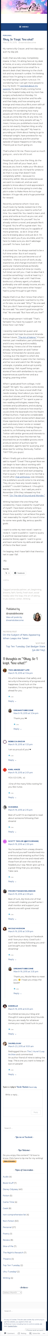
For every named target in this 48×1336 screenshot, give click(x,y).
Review (6, 1240)
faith (13, 592)
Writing (26, 599)
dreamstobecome (27, 42)
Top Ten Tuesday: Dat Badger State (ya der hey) (25, 646)
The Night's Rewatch (13, 1252)
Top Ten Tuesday (11, 1265)
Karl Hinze (14, 769)
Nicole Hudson (16, 928)
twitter (12, 599)
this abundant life (18, 670)
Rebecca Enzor (16, 741)
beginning (36, 589)
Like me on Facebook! (24, 1137)
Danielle (13, 1006)
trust (5, 599)
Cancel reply (33, 1087)
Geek (5, 1208)
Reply (11, 701)
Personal (7, 35)
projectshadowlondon (21, 891)
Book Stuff (8, 1183)
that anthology (22, 477)
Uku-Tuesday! (10, 1272)
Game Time (8, 1202)
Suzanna (13, 807)
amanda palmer (19, 589)
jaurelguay (14, 1043)
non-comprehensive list (14, 1215)
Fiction (6, 1195)
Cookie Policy (12, 1326)
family (19, 592)
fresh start (28, 592)
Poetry (6, 1234)
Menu (25, 27)
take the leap (16, 596)
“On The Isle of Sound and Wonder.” (27, 495)
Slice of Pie (8, 1246)
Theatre (7, 1259)
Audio (6, 1177)
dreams (6, 592)
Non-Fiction (8, 1221)
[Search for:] (24, 1128)
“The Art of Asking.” (27, 337)
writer (19, 599)
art (29, 589)
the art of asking (32, 596)
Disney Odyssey (10, 1189)
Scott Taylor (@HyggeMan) (23, 841)
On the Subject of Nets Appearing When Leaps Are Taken (21, 635)
